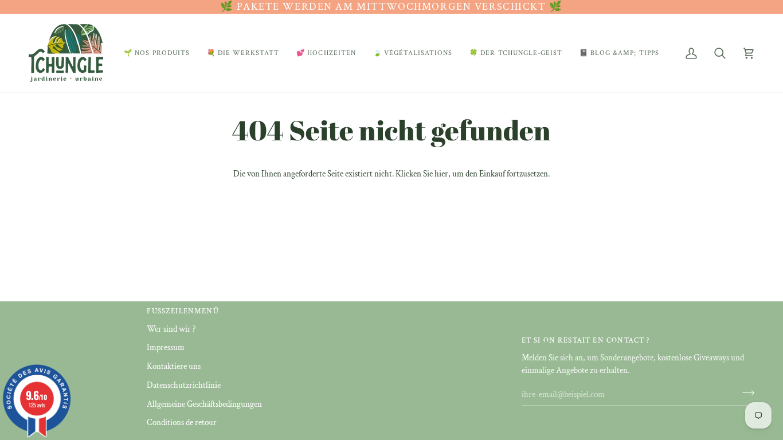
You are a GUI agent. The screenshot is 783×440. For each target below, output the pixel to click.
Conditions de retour (182, 422)
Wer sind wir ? (171, 329)
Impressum (166, 347)
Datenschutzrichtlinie (184, 385)
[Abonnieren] (744, 393)
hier (441, 173)
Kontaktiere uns (174, 366)
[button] (156, 53)
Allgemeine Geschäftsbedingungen (204, 404)
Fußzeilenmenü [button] (182, 311)
